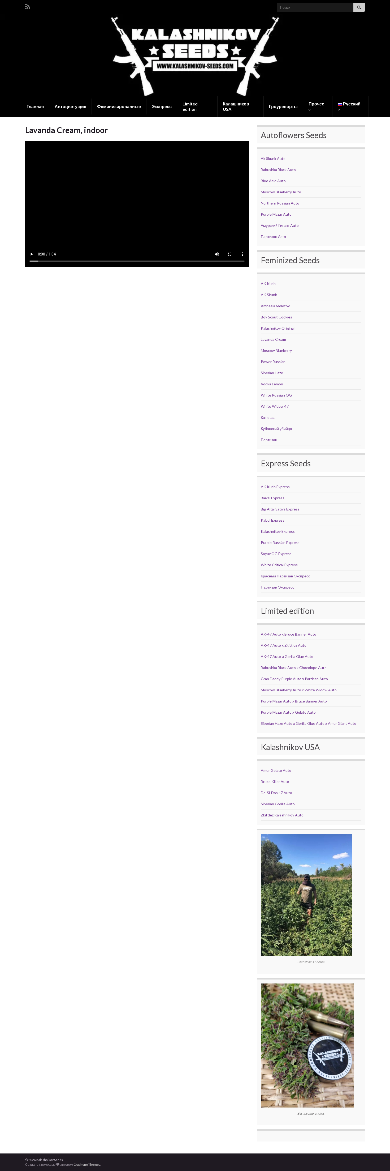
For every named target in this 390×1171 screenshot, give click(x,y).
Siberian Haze (272, 373)
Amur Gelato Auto (276, 770)
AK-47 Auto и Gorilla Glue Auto (287, 656)
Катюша (268, 417)
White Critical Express (279, 565)
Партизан (269, 439)
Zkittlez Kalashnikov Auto (282, 815)
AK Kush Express (275, 486)
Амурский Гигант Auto (280, 225)
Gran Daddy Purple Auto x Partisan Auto (294, 678)
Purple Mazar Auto (276, 214)
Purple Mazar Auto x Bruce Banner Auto (294, 701)
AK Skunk (269, 294)
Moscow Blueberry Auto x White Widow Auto (299, 690)
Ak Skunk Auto (273, 158)
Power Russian (273, 361)
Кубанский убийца (276, 428)
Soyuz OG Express (276, 553)
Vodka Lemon (272, 384)
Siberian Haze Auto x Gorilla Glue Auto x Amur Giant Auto (308, 723)
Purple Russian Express (280, 542)
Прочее (316, 103)
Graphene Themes (86, 1164)
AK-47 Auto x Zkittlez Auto (283, 645)
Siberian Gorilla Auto (278, 804)
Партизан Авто (273, 236)
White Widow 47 (275, 406)
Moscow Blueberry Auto (281, 192)
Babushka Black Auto (278, 169)
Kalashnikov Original (277, 328)
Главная (35, 106)
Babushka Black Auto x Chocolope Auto (294, 667)
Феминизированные (119, 106)
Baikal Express (272, 498)
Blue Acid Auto (273, 180)
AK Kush (268, 283)
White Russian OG (276, 395)
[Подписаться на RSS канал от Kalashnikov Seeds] (27, 6)
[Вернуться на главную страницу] (195, 55)
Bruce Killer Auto (275, 781)
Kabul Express (272, 520)
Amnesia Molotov (275, 306)
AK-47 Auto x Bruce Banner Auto (288, 634)
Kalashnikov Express (278, 531)
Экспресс (162, 106)
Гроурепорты (283, 106)
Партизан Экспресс (277, 587)
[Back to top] (378, 1159)
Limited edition (190, 106)
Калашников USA (236, 106)
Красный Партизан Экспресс (285, 576)
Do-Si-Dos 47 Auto (276, 792)
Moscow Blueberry (276, 350)
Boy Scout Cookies (276, 317)
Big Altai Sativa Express (280, 509)
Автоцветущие (70, 106)
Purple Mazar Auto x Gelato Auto (288, 712)
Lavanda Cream (273, 339)
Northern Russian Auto (280, 203)
